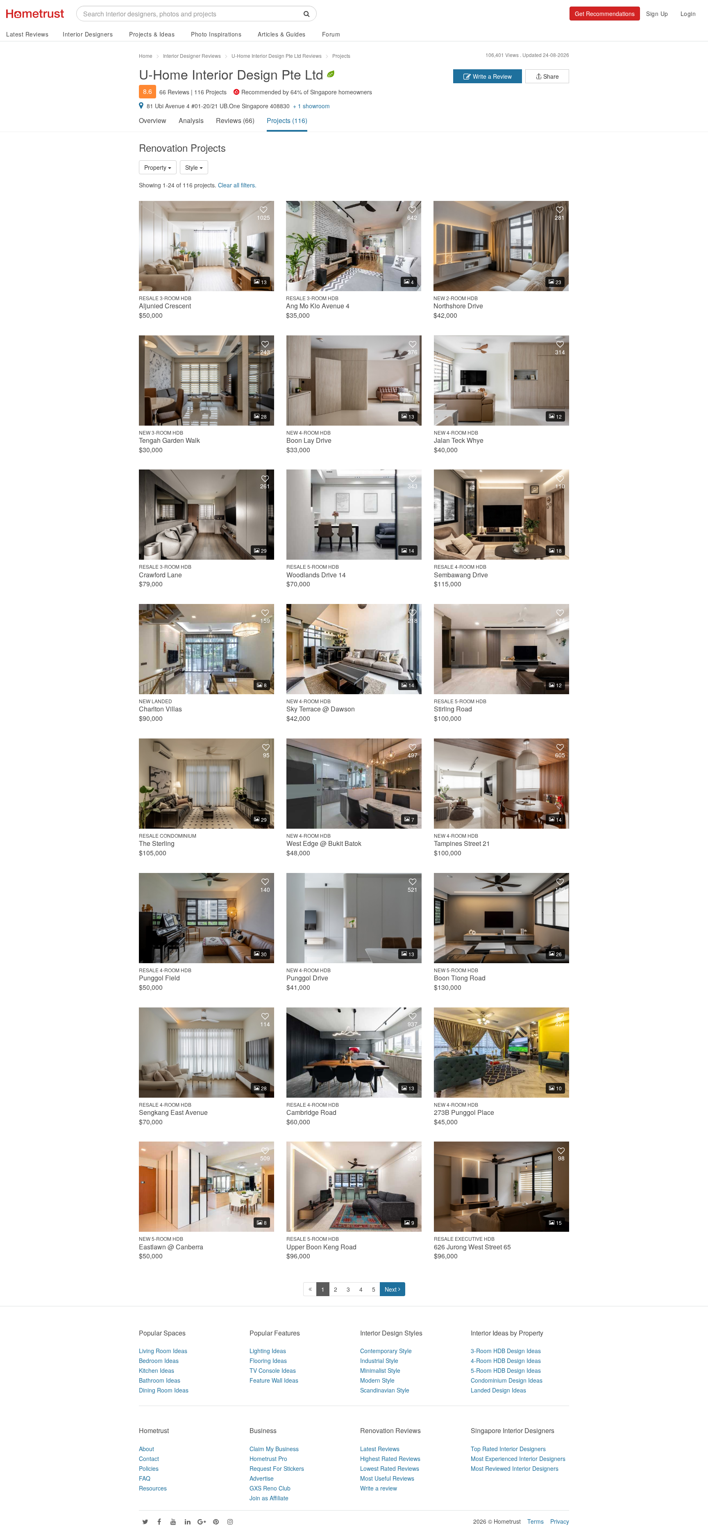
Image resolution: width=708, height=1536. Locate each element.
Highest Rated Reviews (390, 1458)
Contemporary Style (386, 1351)
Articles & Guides (282, 34)
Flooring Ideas (268, 1360)
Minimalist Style (380, 1370)
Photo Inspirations (216, 34)
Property (156, 167)
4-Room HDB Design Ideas (506, 1360)
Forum (331, 34)
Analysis (191, 120)
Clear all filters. (237, 185)
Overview (152, 120)
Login (688, 13)
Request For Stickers (277, 1468)
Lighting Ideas (268, 1351)
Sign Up (657, 13)
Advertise (262, 1478)
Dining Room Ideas (163, 1390)
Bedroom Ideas (159, 1360)
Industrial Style (379, 1360)
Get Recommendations (605, 13)
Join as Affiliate (269, 1498)
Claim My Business (274, 1449)
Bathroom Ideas (159, 1380)
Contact (149, 1458)
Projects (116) (287, 120)
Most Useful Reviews (387, 1478)
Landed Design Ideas (498, 1390)
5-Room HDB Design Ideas (506, 1370)
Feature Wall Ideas (274, 1380)
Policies (149, 1468)
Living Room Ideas (163, 1351)
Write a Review (491, 76)
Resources (153, 1488)
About (146, 1449)
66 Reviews (174, 92)
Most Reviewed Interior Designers (514, 1468)
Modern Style (377, 1380)
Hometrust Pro (268, 1458)
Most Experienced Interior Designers (518, 1458)
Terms (535, 1521)
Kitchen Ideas (156, 1370)
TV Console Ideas (273, 1370)
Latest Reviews (27, 34)
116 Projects (210, 92)
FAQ (144, 1478)
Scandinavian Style (384, 1390)
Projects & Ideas (152, 34)
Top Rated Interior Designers (508, 1449)
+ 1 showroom (311, 106)
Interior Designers (88, 34)
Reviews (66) (235, 120)
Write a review (378, 1488)
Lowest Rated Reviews (389, 1468)
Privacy (559, 1521)
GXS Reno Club (270, 1488)
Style (192, 167)
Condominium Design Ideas (506, 1380)
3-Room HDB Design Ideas (506, 1351)
